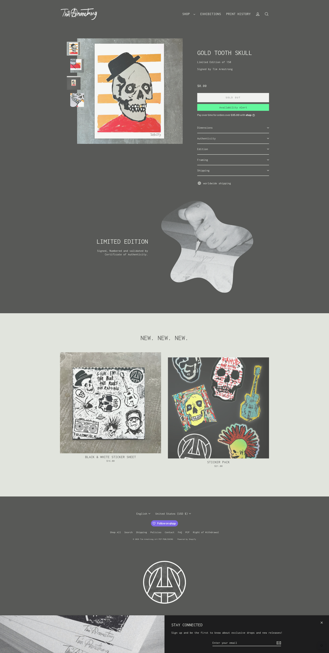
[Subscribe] (278, 643)
